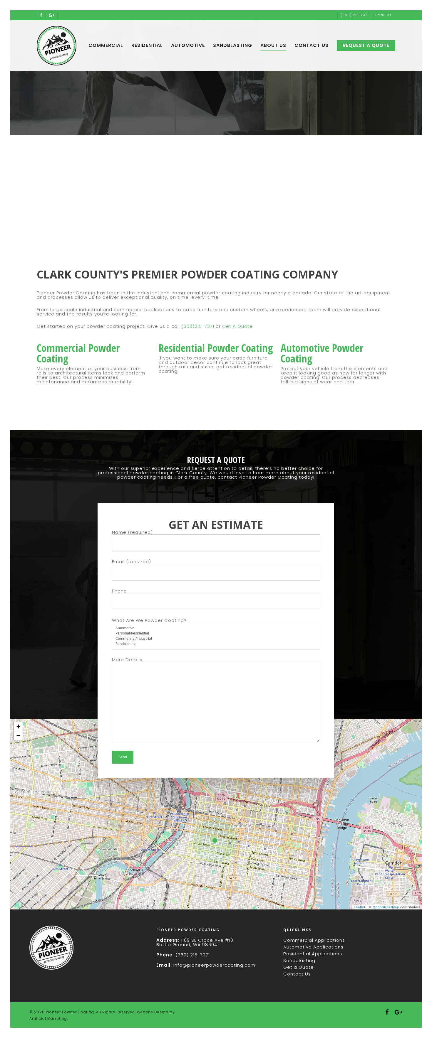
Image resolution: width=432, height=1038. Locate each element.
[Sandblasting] (216, 644)
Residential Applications (312, 953)
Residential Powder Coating (216, 348)
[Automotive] (216, 628)
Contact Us (297, 974)
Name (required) (132, 532)
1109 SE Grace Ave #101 (208, 940)
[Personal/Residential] (216, 633)
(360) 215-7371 (355, 15)
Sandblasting (299, 960)
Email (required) (131, 561)
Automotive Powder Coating (322, 353)
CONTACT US (311, 45)
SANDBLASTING (232, 45)
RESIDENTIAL (147, 45)
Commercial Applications (314, 940)
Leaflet (359, 906)
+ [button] (18, 726)
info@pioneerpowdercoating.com (214, 965)
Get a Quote (298, 967)
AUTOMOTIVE (188, 45)
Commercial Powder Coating (78, 353)
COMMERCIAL (105, 45)
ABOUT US (273, 45)
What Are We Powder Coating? (149, 620)
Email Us (383, 15)
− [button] (18, 735)
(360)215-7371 (197, 326)
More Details (127, 659)
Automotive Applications (313, 947)
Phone (119, 591)
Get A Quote (237, 326)
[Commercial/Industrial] (216, 638)
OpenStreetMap (386, 906)
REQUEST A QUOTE (366, 45)
